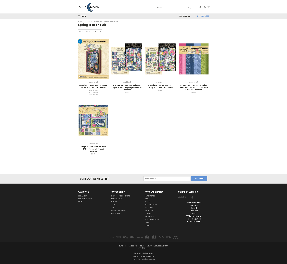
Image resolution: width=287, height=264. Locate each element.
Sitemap (80, 202)
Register (89, 199)
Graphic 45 (149, 211)
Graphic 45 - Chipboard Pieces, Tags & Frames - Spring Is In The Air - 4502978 (126, 87)
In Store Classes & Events (120, 196)
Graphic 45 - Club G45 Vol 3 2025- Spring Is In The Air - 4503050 (93, 86)
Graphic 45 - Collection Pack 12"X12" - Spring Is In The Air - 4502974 (93, 148)
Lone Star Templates (147, 256)
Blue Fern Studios (151, 205)
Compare (92, 61)
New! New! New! (116, 199)
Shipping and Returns (118, 211)
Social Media (184, 16)
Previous (281, 257)
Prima (147, 199)
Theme (113, 205)
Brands (114, 202)
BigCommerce (147, 253)
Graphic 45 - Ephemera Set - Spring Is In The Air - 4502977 (160, 86)
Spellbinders (149, 216)
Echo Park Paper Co (152, 219)
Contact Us (115, 213)
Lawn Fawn (149, 208)
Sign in (80, 199)
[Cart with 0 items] (208, 7)
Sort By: (82, 31)
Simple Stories (150, 196)
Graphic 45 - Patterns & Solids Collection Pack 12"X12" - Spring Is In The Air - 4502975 (193, 87)
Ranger (147, 202)
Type (112, 208)
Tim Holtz (148, 222)
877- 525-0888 (203, 16)
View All (147, 225)
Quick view (93, 56)
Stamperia (148, 213)
